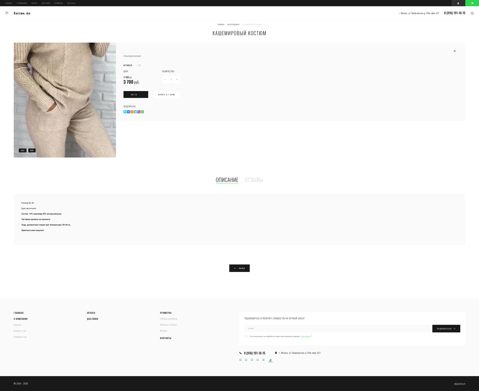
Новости (17, 325)
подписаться (444, 328)
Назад (242, 268)
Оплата (34, 3)
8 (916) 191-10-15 (454, 12)
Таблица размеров (168, 318)
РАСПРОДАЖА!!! (233, 24)
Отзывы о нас (20, 331)
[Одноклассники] (131, 111)
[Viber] (138, 111)
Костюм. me (22, 13)
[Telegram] (135, 111)
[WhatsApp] (142, 111)
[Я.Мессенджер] (124, 111)
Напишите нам (20, 337)
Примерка (59, 3)
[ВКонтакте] (128, 111)
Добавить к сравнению (455, 50)
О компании (22, 3)
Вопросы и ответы (168, 324)
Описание (227, 180)
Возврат (164, 330)
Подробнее (305, 336)
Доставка (46, 3)
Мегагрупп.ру (460, 383)
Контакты (71, 3)
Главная (8, 3)
